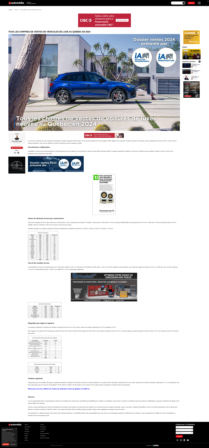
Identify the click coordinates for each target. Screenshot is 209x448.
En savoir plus (10, 442)
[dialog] (9, 437)
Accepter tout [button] (5, 444)
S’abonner (113, 227)
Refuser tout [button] (13, 444)
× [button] (16, 428)
